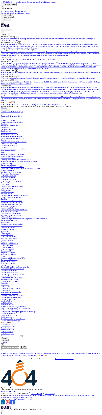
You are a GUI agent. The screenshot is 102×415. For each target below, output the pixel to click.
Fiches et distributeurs (75, 72)
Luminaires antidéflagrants (70, 87)
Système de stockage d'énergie (10, 320)
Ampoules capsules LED (42, 82)
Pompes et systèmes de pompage (49, 55)
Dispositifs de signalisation (15, 46)
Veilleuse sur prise (76, 93)
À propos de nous (52, 395)
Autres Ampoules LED (8, 84)
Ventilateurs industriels (16, 55)
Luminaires (34, 355)
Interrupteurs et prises (93, 353)
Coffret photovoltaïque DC (73, 97)
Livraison (43, 395)
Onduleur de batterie (56, 98)
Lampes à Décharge (76, 78)
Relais (73, 46)
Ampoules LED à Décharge (91, 82)
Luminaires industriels (31, 89)
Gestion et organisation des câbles (34, 65)
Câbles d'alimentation (39, 59)
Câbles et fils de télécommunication (20, 59)
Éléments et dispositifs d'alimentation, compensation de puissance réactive (24, 219)
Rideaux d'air (64, 55)
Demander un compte (16, 395)
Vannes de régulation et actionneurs (12, 48)
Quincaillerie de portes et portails (35, 67)
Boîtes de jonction (15, 63)
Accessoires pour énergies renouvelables (22, 97)
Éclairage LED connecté (23, 84)
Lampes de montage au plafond (36, 91)
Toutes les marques (27, 399)
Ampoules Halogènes (33, 78)
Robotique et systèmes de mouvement (87, 46)
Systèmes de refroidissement (83, 53)
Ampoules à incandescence (61, 78)
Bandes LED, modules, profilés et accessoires (23, 87)
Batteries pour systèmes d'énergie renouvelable (50, 97)
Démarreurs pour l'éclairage (9, 40)
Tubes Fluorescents (89, 78)
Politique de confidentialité (31, 395)
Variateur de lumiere (7, 74)
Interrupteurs (86, 72)
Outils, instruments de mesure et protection (14, 210)
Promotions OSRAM (45, 104)
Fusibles (27, 46)
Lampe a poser (21, 91)
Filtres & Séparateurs (47, 53)
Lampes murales (51, 91)
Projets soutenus (13, 397)
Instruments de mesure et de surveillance (43, 46)
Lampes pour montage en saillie (67, 91)
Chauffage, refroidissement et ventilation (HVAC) (48, 353)
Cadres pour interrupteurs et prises (43, 72)
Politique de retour (64, 395)
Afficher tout (5, 39)
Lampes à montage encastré (86, 91)
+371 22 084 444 (36, 394)
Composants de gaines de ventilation (87, 52)
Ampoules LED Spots (27, 82)
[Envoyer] (25, 347)
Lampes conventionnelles (9, 355)
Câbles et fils (69, 353)
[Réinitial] (21, 347)
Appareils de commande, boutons (19, 44)
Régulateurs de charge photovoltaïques (75, 98)
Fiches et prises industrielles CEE (85, 63)
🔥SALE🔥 (43, 355)
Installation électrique (80, 353)
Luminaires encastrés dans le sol (33, 93)
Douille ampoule (89, 39)
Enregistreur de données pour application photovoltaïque (18, 312)
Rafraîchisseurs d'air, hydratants (64, 53)
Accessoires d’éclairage (8, 353)
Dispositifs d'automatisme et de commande (34, 63)
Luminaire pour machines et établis (12, 93)
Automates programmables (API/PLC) (42, 44)
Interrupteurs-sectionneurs (53, 65)
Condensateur (61, 39)
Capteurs (58, 44)
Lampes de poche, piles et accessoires (50, 87)
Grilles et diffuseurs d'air (31, 55)
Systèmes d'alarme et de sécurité (56, 67)
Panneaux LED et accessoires (69, 89)
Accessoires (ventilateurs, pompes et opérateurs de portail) (27, 52)
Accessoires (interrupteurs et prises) (20, 72)
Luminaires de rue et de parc (88, 87)
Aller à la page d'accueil (8, 391)
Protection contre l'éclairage (16, 67)
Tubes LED (54, 82)
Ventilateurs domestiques (8, 176)
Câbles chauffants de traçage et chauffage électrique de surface (20, 53)
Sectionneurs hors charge (41, 68)
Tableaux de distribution (74, 67)
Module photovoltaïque (25, 98)
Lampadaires (12, 91)
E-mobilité (71, 63)
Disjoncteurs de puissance (9, 143)
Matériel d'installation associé (71, 65)
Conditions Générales (83, 395)
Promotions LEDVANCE (30, 104)
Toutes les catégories (14, 399)
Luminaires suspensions (51, 93)
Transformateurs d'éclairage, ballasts (20, 39)
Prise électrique (95, 72)
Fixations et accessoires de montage (12, 65)
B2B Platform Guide (25, 397)
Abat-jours (35, 39)
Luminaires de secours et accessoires (12, 89)
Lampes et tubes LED (24, 355)
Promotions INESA (15, 104)
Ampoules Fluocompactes (17, 78)
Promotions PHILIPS (59, 104)
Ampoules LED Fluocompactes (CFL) (70, 82)
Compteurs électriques (30, 48)
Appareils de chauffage (53, 52)
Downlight (4, 91)
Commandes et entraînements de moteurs (74, 44)
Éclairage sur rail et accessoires (89, 89)
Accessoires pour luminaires (48, 39)
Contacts (73, 395)
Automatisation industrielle (24, 353)
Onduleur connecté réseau (41, 98)
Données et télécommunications (58, 63)
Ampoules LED (14, 82)
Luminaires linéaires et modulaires (49, 89)
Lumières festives (64, 93)
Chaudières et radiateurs (68, 52)
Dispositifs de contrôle (61, 72)
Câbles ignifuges (51, 59)
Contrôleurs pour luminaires (75, 39)
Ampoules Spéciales (46, 78)
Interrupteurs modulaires (63, 46)
